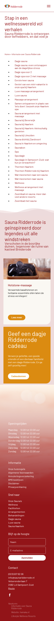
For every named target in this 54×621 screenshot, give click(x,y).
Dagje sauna (21, 61)
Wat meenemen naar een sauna (31, 174)
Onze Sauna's (15, 501)
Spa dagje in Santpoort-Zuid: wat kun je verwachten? (32, 161)
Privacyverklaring (17, 486)
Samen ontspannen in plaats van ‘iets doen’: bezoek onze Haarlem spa (32, 106)
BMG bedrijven (15, 479)
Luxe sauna (21, 95)
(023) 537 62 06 (15, 574)
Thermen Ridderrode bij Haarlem (32, 170)
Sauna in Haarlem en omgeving (31, 143)
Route (11, 588)
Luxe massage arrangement (29, 91)
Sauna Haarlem (16, 526)
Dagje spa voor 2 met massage (30, 76)
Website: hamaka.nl (20, 612)
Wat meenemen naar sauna (29, 178)
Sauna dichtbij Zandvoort (28, 139)
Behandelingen (16, 515)
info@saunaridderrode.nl (21, 577)
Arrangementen (16, 511)
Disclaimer (13, 483)
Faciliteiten (14, 508)
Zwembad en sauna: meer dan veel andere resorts (30, 195)
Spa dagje (20, 155)
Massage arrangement (26, 99)
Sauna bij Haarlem (24, 124)
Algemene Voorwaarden (20, 472)
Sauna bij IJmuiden (24, 135)
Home (7, 54)
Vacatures (12, 603)
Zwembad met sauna (25, 200)
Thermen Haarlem (24, 166)
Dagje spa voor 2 (23, 72)
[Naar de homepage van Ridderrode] (13, 6)
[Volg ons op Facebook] (9, 595)
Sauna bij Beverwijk (25, 120)
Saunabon (20, 147)
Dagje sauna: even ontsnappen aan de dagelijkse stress (31, 66)
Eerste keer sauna (24, 80)
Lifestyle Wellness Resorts (23, 616)
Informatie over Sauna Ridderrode (21, 607)
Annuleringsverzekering (21, 476)
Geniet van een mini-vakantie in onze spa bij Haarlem (31, 86)
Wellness (19, 182)
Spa (17, 151)
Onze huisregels (16, 469)
